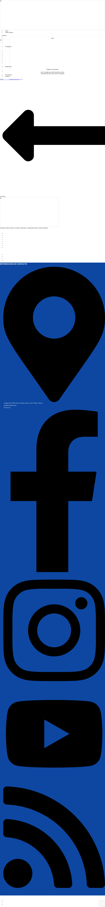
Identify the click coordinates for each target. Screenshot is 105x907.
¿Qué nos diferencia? (11, 37)
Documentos (8, 75)
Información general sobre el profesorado (16, 71)
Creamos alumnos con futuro (13, 38)
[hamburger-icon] (102, 30)
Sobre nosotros (9, 32)
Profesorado (9, 70)
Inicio (6, 31)
